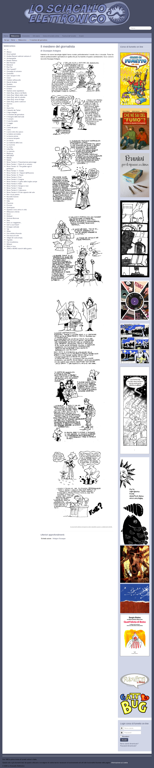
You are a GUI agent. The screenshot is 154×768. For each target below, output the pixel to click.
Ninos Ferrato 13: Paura (15, 175)
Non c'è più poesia (13, 194)
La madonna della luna (14, 142)
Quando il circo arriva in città (17, 209)
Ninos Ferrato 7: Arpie (14, 188)
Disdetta (9, 84)
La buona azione (12, 136)
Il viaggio (10, 123)
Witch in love (11, 246)
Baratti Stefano (12, 60)
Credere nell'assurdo (14, 80)
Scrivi (9, 214)
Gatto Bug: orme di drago (15, 99)
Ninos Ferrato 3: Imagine (15, 179)
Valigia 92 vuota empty (14, 237)
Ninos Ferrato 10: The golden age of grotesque (19, 167)
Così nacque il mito (13, 75)
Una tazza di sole (13, 235)
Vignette (9, 240)
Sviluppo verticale (13, 227)
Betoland (10, 65)
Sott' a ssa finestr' (13, 225)
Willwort (9, 244)
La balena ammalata (14, 134)
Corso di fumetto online (51, 36)
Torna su (149, 766)
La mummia (11, 145)
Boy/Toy (9, 67)
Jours (8, 125)
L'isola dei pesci (12, 127)
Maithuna (10, 153)
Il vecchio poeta (12, 121)
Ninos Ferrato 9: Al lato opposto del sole (21, 192)
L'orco (9, 129)
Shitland (9, 216)
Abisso (9, 52)
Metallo (9, 158)
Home (6, 36)
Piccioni (9, 205)
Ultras (9, 231)
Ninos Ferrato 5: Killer (14, 183)
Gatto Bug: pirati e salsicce (16, 101)
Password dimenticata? (128, 746)
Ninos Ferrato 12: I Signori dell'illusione (20, 173)
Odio (8, 201)
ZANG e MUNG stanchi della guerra (19, 248)
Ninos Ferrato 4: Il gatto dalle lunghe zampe (22, 181)
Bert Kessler (11, 62)
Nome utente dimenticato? (129, 743)
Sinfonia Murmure (13, 218)
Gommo (9, 104)
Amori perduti (11, 54)
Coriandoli (10, 73)
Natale (9, 160)
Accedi (124, 740)
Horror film (10, 108)
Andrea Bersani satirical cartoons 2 (19, 56)
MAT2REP (10, 155)
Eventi (81, 36)
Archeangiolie (11, 58)
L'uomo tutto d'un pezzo (15, 132)
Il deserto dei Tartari (13, 110)
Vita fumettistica (12, 242)
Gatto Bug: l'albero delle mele (17, 95)
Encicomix (26, 36)
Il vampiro (10, 119)
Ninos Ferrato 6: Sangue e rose (17, 186)
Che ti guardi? (11, 69)
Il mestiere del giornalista (15, 114)
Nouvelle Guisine (12, 196)
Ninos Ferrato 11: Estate (15, 170)
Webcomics (15, 36)
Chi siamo (36, 36)
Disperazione (11, 86)
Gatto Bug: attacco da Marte (16, 93)
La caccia (10, 140)
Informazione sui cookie (119, 762)
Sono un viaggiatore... (14, 222)
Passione (10, 203)
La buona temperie (13, 138)
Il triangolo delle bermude (15, 116)
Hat (8, 106)
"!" (7, 49)
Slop (8, 220)
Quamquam (11, 207)
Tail (8, 229)
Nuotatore (10, 199)
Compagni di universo (14, 71)
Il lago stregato (12, 112)
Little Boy (10, 149)
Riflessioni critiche (13, 212)
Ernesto (9, 88)
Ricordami (125, 736)
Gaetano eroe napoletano (15, 91)
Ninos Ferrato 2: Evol (14, 177)
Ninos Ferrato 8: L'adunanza (16, 190)
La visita (10, 147)
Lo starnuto (10, 151)
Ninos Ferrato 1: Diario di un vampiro (19, 164)
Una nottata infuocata (14, 233)
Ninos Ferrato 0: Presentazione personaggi (21, 162)
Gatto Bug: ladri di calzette (16, 97)
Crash (9, 78)
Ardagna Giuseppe (59, 538)
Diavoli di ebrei (12, 82)
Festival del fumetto (69, 36)
